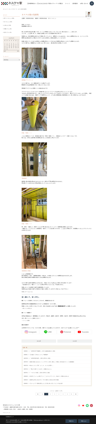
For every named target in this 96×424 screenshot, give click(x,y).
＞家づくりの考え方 (27, 308)
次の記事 (75, 341)
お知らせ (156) (7, 25)
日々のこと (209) (8, 21)
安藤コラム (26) (7, 28)
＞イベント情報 (26, 320)
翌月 (18, 51)
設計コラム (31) (7, 32)
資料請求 (75, 3)
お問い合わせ (84, 3)
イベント (67, 3)
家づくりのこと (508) (9, 18)
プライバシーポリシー (38, 420)
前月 (5, 51)
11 (9, 44)
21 (15, 46)
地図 (25, 407)
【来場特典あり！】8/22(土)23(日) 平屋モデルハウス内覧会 (45, 3)
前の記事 (39, 341)
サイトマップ (7, 412)
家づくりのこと (52, 18)
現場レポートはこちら (27, 291)
